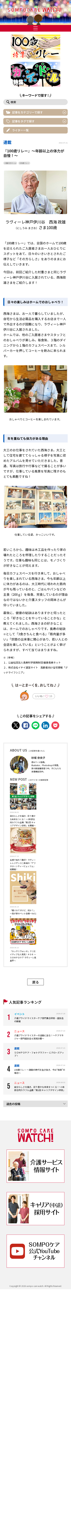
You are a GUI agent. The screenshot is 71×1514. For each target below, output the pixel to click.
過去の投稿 (13, 1104)
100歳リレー (24, 163)
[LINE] (35, 725)
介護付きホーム (10, 163)
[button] (35, 12)
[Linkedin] (45, 725)
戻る (35, 982)
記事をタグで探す (23, 121)
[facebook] (26, 725)
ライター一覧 (20, 130)
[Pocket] (55, 725)
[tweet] (16, 725)
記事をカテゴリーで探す (27, 112)
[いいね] (46, 697)
